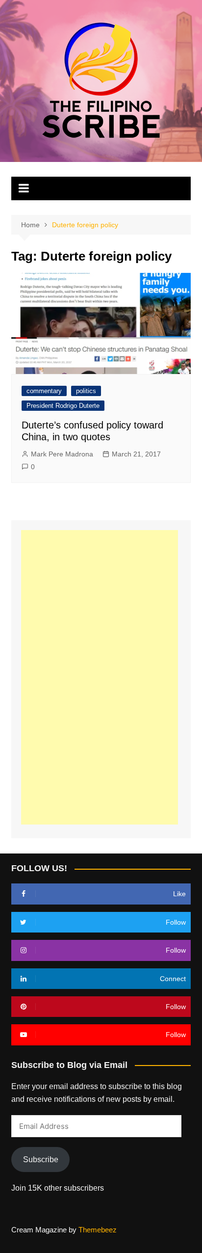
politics (86, 391)
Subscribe (40, 1159)
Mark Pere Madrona (62, 454)
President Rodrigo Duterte (63, 405)
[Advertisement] (99, 677)
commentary (44, 391)
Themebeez (97, 1230)
